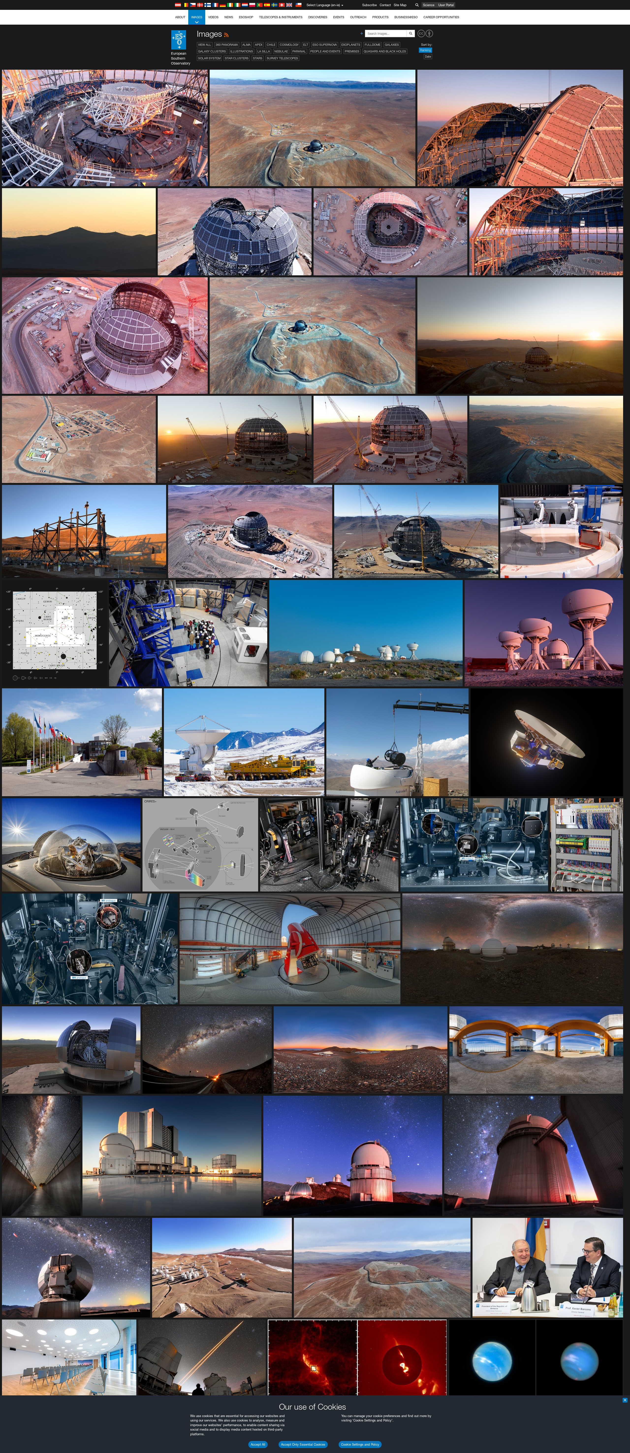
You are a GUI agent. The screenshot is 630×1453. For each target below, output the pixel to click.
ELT (305, 45)
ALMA (246, 45)
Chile (271, 45)
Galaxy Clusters (212, 51)
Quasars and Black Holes (385, 51)
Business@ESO (406, 17)
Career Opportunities (441, 17)
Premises (352, 51)
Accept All (258, 1444)
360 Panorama (227, 45)
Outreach (358, 17)
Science (428, 5)
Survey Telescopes (282, 58)
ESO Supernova (325, 45)
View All (204, 45)
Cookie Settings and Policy (360, 1444)
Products (380, 17)
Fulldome (372, 45)
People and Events (325, 51)
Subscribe (369, 5)
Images (196, 17)
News (228, 17)
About (180, 17)
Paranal (299, 51)
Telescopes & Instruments (280, 17)
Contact (385, 5)
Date (428, 56)
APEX (258, 45)
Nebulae (281, 51)
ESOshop (246, 17)
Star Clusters (237, 58)
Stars (257, 58)
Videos (213, 17)
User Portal (446, 5)
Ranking (425, 50)
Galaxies (392, 45)
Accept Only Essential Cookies (303, 1444)
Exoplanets (350, 45)
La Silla (263, 51)
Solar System (209, 58)
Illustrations (241, 51)
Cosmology (289, 45)
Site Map (400, 5)
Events (338, 17)
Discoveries (317, 17)
